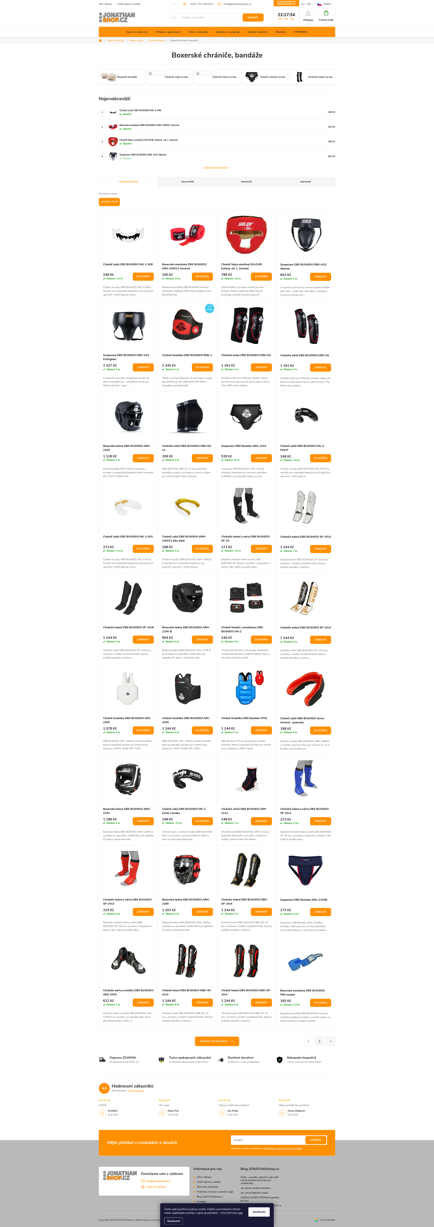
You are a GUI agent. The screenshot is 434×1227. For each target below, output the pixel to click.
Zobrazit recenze (135, 1090)
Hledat (253, 17)
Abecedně (305, 181)
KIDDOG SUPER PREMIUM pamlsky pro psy (260, 1199)
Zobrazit (321, 276)
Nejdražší (246, 181)
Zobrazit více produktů (215, 167)
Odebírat (316, 1140)
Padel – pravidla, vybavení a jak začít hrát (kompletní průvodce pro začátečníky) (259, 1180)
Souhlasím (259, 1212)
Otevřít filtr (109, 201)
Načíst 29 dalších (214, 1041)
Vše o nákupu (105, 4)
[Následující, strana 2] (319, 1041)
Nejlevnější (187, 181)
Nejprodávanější (128, 181)
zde (240, 1213)
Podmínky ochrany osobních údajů (215, 1191)
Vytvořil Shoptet (327, 1220)
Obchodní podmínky (207, 1186)
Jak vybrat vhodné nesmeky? (256, 1188)
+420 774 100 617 (156, 1187)
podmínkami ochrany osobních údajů (282, 1148)
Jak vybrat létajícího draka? (254, 1192)
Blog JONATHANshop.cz (210, 1196)
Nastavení (173, 1221)
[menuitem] (137, 32)
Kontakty (201, 1201)
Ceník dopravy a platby (129, 4)
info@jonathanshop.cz (158, 1181)
